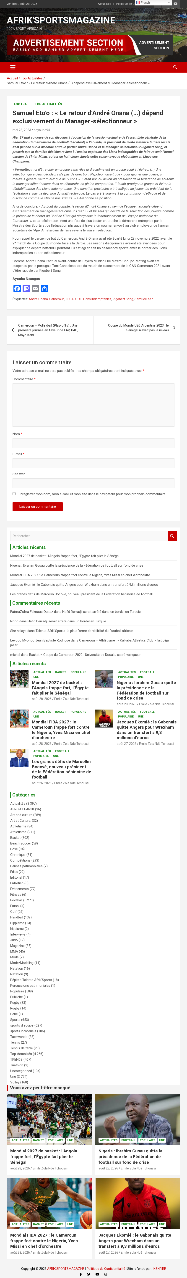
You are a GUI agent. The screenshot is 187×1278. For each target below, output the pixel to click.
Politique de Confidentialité (133, 3)
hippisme (17, 929)
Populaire (78, 672)
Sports (15, 1020)
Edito (14, 872)
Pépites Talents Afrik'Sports (31, 980)
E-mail (18, 454)
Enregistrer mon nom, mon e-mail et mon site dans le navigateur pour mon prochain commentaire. (92, 494)
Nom (17, 434)
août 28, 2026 (42, 699)
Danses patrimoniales (26, 866)
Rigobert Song (123, 299)
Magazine (17, 946)
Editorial (16, 877)
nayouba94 (42, 130)
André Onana (38, 299)
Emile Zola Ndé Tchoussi (71, 699)
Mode (14, 957)
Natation (16, 968)
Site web (19, 474)
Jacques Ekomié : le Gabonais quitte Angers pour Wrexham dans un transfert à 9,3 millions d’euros (84, 585)
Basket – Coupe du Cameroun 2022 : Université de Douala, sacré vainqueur (85, 655)
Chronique (18, 855)
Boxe (14, 849)
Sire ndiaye (18, 631)
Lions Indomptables (97, 299)
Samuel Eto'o (144, 299)
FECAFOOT (74, 299)
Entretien (16, 883)
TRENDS (16, 1059)
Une (36, 677)
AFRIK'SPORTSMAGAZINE (61, 20)
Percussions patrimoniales (30, 986)
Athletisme (18, 826)
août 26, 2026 (42, 783)
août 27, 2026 (126, 744)
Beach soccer (20, 843)
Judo (14, 940)
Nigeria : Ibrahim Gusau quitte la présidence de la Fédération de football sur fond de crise (76, 565)
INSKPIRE (159, 1268)
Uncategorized (21, 1071)
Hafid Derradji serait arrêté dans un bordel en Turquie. (101, 612)
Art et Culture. (20, 821)
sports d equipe (22, 1025)
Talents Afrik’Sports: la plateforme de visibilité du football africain (84, 631)
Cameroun (57, 299)
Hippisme (17, 923)
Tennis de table (21, 1048)
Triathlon (16, 1065)
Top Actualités (48, 104)
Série (14, 1014)
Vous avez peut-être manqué (40, 1087)
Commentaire (24, 379)
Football (22, 104)
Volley (14, 1082)
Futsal (14, 906)
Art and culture (21, 815)
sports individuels (23, 1031)
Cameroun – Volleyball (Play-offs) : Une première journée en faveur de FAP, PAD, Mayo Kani (48, 330)
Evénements (19, 889)
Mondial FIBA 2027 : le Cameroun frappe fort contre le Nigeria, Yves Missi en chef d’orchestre (80, 575)
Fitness (15, 895)
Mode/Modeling (22, 963)
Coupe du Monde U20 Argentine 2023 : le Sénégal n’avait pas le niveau (138, 327)
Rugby (14, 1003)
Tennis (15, 1042)
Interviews (18, 934)
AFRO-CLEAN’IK (22, 809)
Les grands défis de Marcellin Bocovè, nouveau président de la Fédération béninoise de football (81, 594)
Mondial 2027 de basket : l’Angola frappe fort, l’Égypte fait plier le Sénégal (64, 556)
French (145, 2)
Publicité (16, 997)
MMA (14, 951)
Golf (13, 912)
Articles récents (29, 663)
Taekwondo (19, 1037)
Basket (60, 672)
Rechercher (172, 536)
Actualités (104, 3)
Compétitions (20, 860)
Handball (16, 917)
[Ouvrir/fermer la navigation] (13, 67)
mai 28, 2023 (22, 130)
